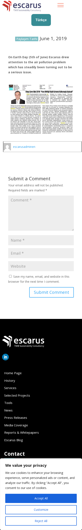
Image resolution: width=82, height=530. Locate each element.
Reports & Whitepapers (21, 432)
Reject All (41, 521)
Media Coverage (16, 425)
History (9, 380)
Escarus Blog (13, 440)
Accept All (41, 498)
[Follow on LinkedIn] (5, 357)
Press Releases (15, 417)
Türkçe (41, 20)
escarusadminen (24, 147)
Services (10, 388)
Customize (41, 510)
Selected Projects (17, 395)
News (8, 410)
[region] (41, 494)
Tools (8, 403)
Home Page (13, 373)
